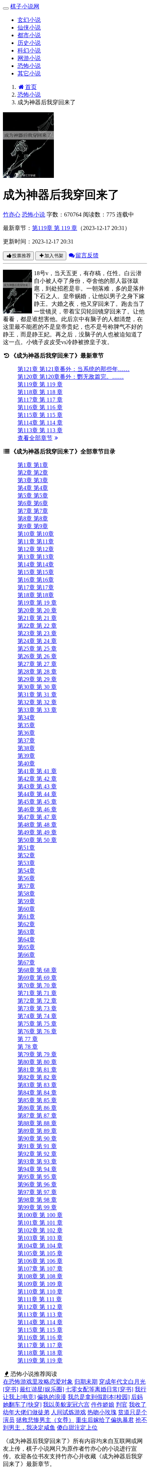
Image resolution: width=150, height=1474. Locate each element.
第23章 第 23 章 (37, 633)
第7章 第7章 (32, 511)
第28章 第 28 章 (37, 671)
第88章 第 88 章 (37, 1123)
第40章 (26, 763)
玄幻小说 (29, 20)
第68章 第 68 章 (37, 970)
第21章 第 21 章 (37, 618)
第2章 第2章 (32, 472)
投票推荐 (21, 255)
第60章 (26, 909)
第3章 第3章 (32, 480)
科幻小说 (29, 50)
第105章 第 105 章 (40, 1253)
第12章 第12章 (35, 549)
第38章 (26, 748)
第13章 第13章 (35, 557)
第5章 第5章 (32, 495)
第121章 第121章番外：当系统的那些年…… (73, 369)
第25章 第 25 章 (37, 649)
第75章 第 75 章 (37, 1024)
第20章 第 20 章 (37, 610)
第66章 (26, 955)
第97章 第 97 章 (37, 1192)
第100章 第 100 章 (40, 1215)
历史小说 (29, 43)
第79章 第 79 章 (37, 1054)
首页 (31, 87)
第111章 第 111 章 (39, 1299)
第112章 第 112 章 (40, 1307)
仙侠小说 (29, 27)
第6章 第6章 (32, 503)
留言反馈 (87, 255)
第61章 (26, 916)
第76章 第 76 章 (37, 1031)
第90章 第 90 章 (37, 1138)
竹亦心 (11, 214)
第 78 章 (27, 1047)
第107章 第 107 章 (40, 1269)
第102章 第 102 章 (40, 1230)
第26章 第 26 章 (37, 656)
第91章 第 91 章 (37, 1146)
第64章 (26, 939)
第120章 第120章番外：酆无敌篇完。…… (70, 377)
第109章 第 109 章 (40, 1284)
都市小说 (29, 35)
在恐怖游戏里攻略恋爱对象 (38, 1382)
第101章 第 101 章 (40, 1223)
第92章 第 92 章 (37, 1154)
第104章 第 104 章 (40, 1246)
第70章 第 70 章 (37, 985)
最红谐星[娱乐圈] (42, 1389)
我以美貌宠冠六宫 (66, 1404)
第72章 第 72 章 (37, 1001)
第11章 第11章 (35, 541)
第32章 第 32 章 (37, 702)
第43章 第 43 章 (37, 786)
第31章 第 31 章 (37, 694)
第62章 (26, 924)
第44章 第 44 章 (37, 794)
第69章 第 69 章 (37, 978)
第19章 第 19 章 (37, 603)
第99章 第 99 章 (37, 1207)
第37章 (26, 740)
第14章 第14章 (35, 564)
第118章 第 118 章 (40, 392)
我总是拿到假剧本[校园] (99, 1397)
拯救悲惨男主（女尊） (45, 1420)
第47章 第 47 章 (37, 817)
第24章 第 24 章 (37, 641)
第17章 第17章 (35, 587)
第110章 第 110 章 (40, 1291)
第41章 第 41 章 (37, 771)
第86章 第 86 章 (37, 1108)
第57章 (26, 886)
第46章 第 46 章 (37, 809)
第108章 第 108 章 (40, 1276)
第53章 (26, 863)
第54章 (26, 870)
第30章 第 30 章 (37, 687)
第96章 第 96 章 (37, 1184)
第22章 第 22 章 (37, 626)
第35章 (26, 725)
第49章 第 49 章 (37, 832)
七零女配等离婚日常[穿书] (99, 1389)
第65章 (26, 947)
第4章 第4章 (32, 488)
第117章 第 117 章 (40, 400)
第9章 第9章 (32, 526)
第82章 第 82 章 (37, 1077)
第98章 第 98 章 (37, 1200)
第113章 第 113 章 (40, 430)
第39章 (26, 756)
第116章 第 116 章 (40, 407)
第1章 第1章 (32, 465)
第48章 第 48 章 (37, 825)
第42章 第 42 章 (37, 779)
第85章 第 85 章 (37, 1100)
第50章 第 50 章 (37, 840)
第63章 (26, 932)
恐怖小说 (29, 66)
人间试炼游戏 (68, 1412)
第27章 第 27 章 (37, 664)
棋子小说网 (24, 6)
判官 (121, 1404)
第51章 (26, 848)
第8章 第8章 (32, 518)
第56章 (26, 878)
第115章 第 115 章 (40, 415)
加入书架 (53, 255)
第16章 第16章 (35, 580)
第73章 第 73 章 (37, 1008)
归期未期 (86, 1382)
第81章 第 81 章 (37, 1069)
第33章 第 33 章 (37, 710)
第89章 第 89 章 (37, 1131)
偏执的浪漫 (51, 1397)
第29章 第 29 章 (37, 679)
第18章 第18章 (35, 595)
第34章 (26, 717)
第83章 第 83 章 (37, 1085)
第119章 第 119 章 (54, 228)
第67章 (26, 962)
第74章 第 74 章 (37, 1016)
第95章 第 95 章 (37, 1177)
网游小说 (29, 58)
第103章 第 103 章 (40, 1238)
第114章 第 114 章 (40, 423)
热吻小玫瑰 (102, 1412)
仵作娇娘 (102, 1404)
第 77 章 (27, 1039)
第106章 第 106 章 (40, 1261)
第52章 (26, 855)
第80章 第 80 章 (37, 1062)
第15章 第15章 (35, 572)
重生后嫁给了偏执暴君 (105, 1420)
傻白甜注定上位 (77, 1427)
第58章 (26, 893)
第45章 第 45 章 (37, 802)
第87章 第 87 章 (37, 1115)
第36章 (26, 733)
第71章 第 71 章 (37, 993)
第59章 (26, 901)
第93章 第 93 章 (37, 1161)
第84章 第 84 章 (37, 1092)
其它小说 (29, 73)
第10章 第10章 (35, 534)
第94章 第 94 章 (37, 1169)
